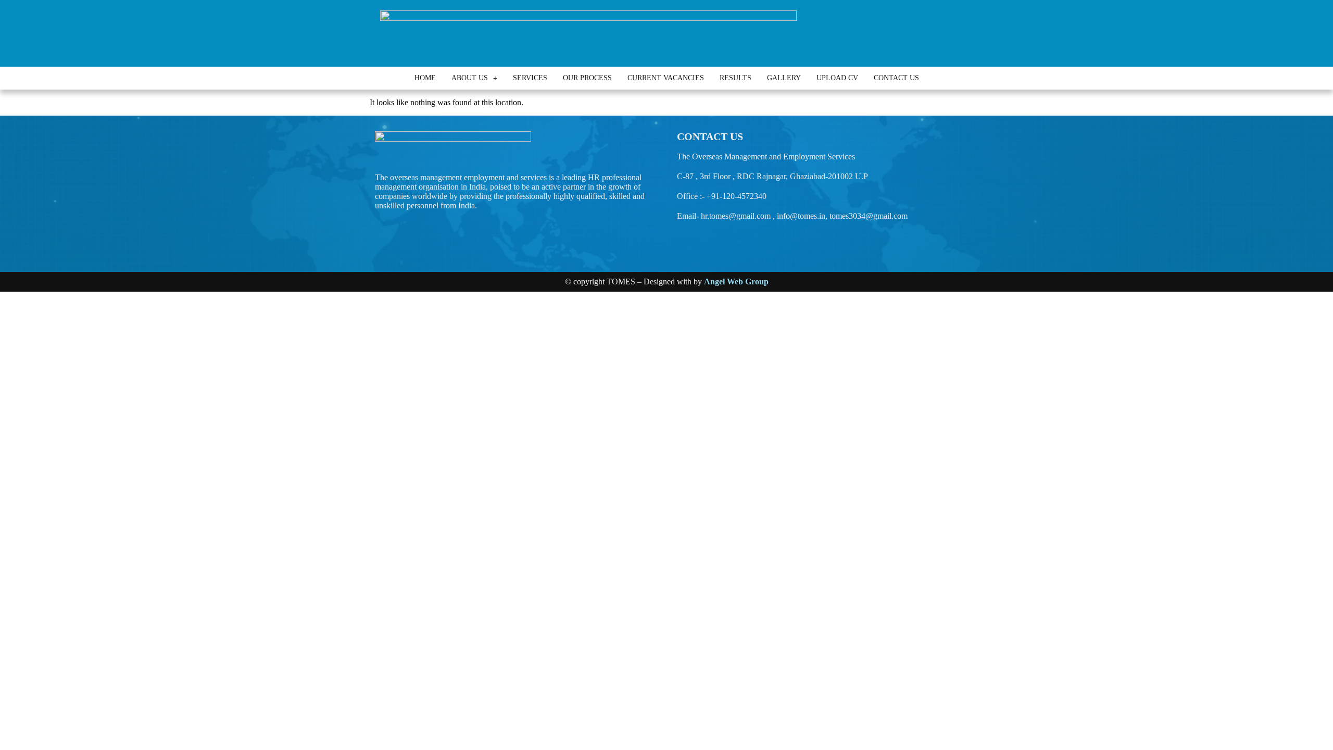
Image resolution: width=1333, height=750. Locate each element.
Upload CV (837, 78)
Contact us (896, 78)
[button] (474, 78)
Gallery (784, 78)
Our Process (587, 78)
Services (530, 78)
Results (735, 78)
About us (469, 78)
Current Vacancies (665, 78)
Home (425, 78)
